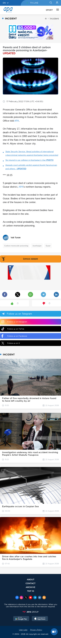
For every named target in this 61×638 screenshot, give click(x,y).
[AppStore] (40, 619)
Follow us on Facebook (17, 336)
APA (16, 120)
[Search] (50, 3)
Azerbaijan (36, 246)
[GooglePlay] (21, 619)
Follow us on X (13, 343)
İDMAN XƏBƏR (30, 259)
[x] (26, 598)
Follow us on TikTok (15, 329)
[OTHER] (57, 10)
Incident (54, 18)
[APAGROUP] (30, 612)
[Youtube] (30, 598)
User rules (23, 630)
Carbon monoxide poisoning (16, 246)
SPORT (49, 10)
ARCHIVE (30, 587)
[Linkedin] (39, 598)
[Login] (57, 2)
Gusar (48, 246)
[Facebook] (17, 598)
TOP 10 (30, 591)
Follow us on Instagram (17, 322)
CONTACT (30, 583)
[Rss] (44, 598)
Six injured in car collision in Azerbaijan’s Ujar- (29, 160)
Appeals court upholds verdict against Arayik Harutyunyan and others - (31, 167)
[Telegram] (35, 598)
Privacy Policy (36, 630)
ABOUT (30, 579)
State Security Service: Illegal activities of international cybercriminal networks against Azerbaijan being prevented (31, 153)
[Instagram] (21, 598)
